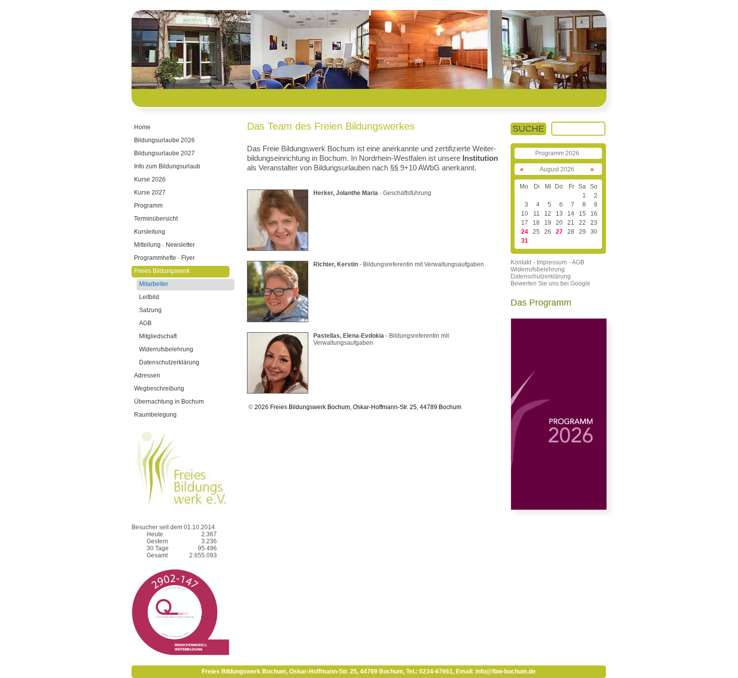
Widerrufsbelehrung (166, 349)
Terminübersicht (156, 218)
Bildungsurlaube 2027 (164, 153)
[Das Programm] (559, 508)
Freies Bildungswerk (162, 270)
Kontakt (521, 262)
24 (524, 231)
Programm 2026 (557, 153)
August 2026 (557, 169)
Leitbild (149, 297)
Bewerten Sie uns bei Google (550, 283)
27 (559, 231)
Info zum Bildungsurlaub (167, 166)
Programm (148, 205)
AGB (145, 323)
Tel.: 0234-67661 (429, 671)
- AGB (576, 262)
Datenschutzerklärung (169, 362)
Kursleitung (149, 231)
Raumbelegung (155, 414)
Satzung (150, 310)
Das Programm (541, 303)
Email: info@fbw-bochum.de (496, 671)
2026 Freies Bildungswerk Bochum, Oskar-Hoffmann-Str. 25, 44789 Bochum (357, 407)
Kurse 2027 (150, 192)
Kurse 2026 (150, 179)
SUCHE (528, 129)
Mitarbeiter (153, 283)
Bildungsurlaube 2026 (164, 140)
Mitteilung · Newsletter (164, 244)
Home (142, 127)
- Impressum (550, 262)
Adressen (147, 375)
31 (524, 240)
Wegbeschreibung (159, 388)
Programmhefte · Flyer (164, 257)
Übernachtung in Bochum (169, 401)
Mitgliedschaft (158, 336)
